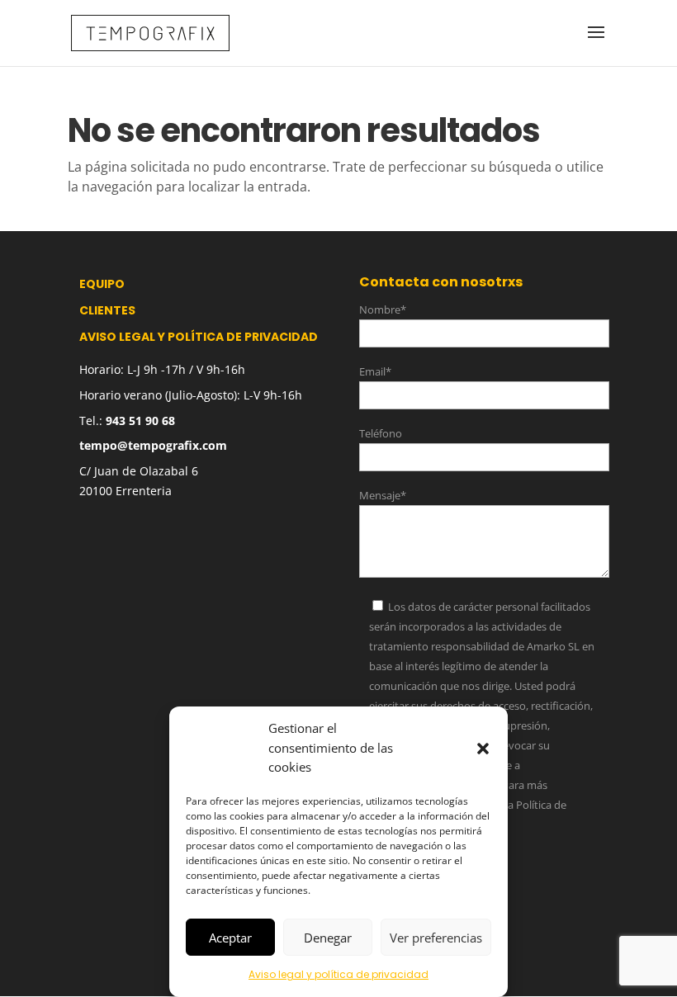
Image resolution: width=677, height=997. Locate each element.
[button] (483, 748)
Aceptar (230, 937)
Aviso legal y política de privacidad (338, 974)
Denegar (328, 937)
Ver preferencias (436, 937)
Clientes (107, 310)
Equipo (102, 284)
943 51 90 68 (140, 420)
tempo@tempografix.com (153, 445)
